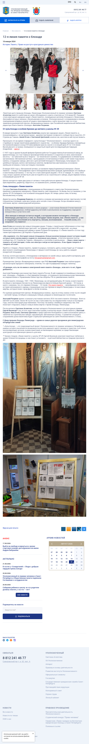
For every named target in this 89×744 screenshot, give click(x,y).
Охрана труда (51, 694)
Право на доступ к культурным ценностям (35, 44)
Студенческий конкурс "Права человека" (62, 717)
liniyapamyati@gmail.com (45, 258)
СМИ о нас (7, 719)
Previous (6, 70)
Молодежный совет (54, 690)
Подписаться (24, 616)
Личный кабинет (52, 697)
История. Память (10, 44)
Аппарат (49, 664)
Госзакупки (50, 678)
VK (4, 640)
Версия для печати (10, 528)
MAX (14, 640)
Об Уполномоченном (54, 660)
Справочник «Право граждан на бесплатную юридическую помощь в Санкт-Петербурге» (64, 722)
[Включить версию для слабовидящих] (70, 2)
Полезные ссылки (53, 726)
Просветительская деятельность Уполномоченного (59, 713)
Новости (7, 708)
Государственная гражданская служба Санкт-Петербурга (64, 683)
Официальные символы (55, 674)
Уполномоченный (55, 653)
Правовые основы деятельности (59, 667)
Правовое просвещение (57, 708)
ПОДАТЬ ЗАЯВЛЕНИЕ (46, 20)
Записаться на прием (16, 20)
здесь (16, 149)
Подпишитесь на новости (13, 604)
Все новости (22, 595)
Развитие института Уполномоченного (61, 671)
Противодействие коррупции (57, 687)
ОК (11, 640)
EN (85, 2)
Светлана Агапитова (54, 657)
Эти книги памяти (55, 285)
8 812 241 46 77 (80, 9)
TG (7, 640)
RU (80, 2)
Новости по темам (10, 715)
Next (83, 70)
